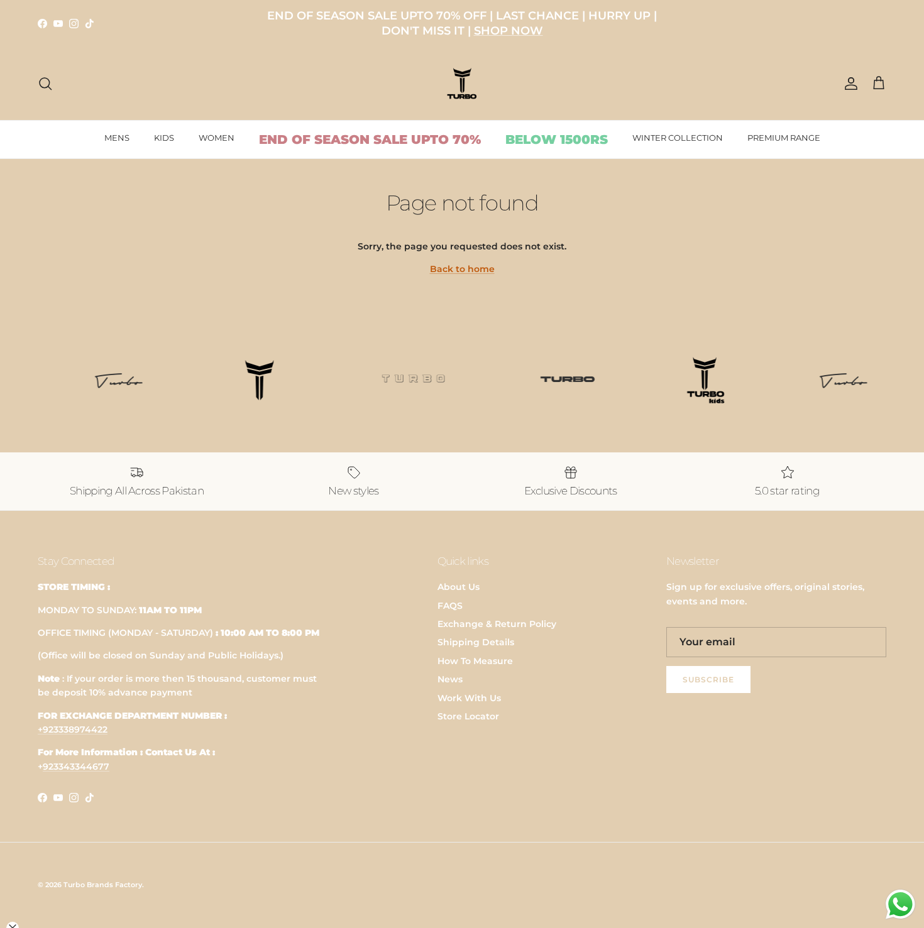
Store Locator (468, 716)
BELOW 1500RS (556, 139)
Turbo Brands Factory (102, 884)
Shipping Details (475, 642)
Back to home (462, 269)
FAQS (450, 605)
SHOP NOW (508, 31)
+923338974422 (72, 729)
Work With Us (469, 698)
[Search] (45, 83)
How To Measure (475, 661)
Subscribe (708, 679)
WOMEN (216, 138)
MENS (116, 138)
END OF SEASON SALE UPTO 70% (370, 139)
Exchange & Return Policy (496, 624)
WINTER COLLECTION (677, 138)
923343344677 (76, 766)
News (450, 679)
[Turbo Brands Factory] (462, 83)
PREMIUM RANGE (783, 138)
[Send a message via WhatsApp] (900, 904)
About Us (458, 586)
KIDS (164, 138)
